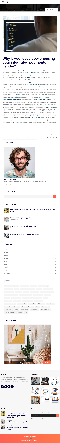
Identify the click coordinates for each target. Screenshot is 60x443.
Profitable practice (45, 306)
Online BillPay (8, 300)
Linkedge (7, 297)
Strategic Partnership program (19, 122)
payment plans (32, 303)
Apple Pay (7, 286)
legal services (47, 294)
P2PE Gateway (16, 300)
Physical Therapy (50, 303)
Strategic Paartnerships (10, 312)
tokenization (20, 312)
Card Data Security (24, 286)
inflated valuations (35, 84)
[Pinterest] (12, 386)
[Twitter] (5, 386)
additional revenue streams (34, 117)
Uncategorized (53, 9)
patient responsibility (22, 303)
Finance (6, 255)
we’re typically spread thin (20, 70)
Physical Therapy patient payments (12, 306)
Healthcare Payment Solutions (11, 294)
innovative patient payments (25, 294)
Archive (6, 249)
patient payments (38, 300)
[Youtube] (8, 386)
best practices (15, 286)
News (5, 264)
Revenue (16, 309)
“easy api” (6, 110)
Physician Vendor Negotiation (27, 306)
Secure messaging (24, 309)
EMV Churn (39, 289)
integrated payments (25, 77)
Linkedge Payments (16, 297)
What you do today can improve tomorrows (24, 234)
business (6, 252)
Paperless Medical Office (27, 300)
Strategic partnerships (34, 114)
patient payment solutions (10, 303)
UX (26, 312)
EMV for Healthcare (48, 289)
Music (5, 261)
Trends (5, 270)
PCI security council (16, 94)
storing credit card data (45, 309)
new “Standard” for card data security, (43, 99)
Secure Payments (34, 309)
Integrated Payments (34, 91)
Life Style (6, 258)
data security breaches (42, 96)
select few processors (45, 89)
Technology (6, 267)
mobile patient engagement (36, 297)
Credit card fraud (9, 289)
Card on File (33, 286)
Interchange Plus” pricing (51, 107)
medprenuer (25, 297)
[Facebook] (2, 386)
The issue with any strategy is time (21, 218)
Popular (37, 306)
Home (48, 9)
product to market (31, 72)
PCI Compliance (41, 303)
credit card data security (43, 286)
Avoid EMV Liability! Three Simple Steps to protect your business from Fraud (32, 210)
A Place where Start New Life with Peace (23, 226)
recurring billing (8, 309)
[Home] (30, 438)
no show (45, 297)
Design (16, 289)
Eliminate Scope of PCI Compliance (27, 289)
